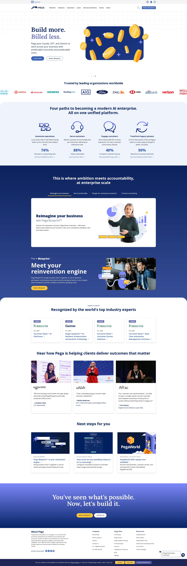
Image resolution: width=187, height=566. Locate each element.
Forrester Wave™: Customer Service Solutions (105, 336)
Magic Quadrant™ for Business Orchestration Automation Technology (76, 336)
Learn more (38, 58)
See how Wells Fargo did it (108, 157)
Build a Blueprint (149, 8)
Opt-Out (130, 562)
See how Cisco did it (76, 157)
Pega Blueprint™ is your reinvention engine (49, 460)
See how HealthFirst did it (44, 157)
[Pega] (38, 8)
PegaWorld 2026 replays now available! (133, 460)
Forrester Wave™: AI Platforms (43, 335)
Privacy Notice (74, 562)
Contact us (100, 515)
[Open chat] (183, 555)
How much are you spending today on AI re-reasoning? (93, 460)
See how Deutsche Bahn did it (141, 157)
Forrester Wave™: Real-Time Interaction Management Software (139, 336)
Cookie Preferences (143, 562)
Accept (120, 562)
